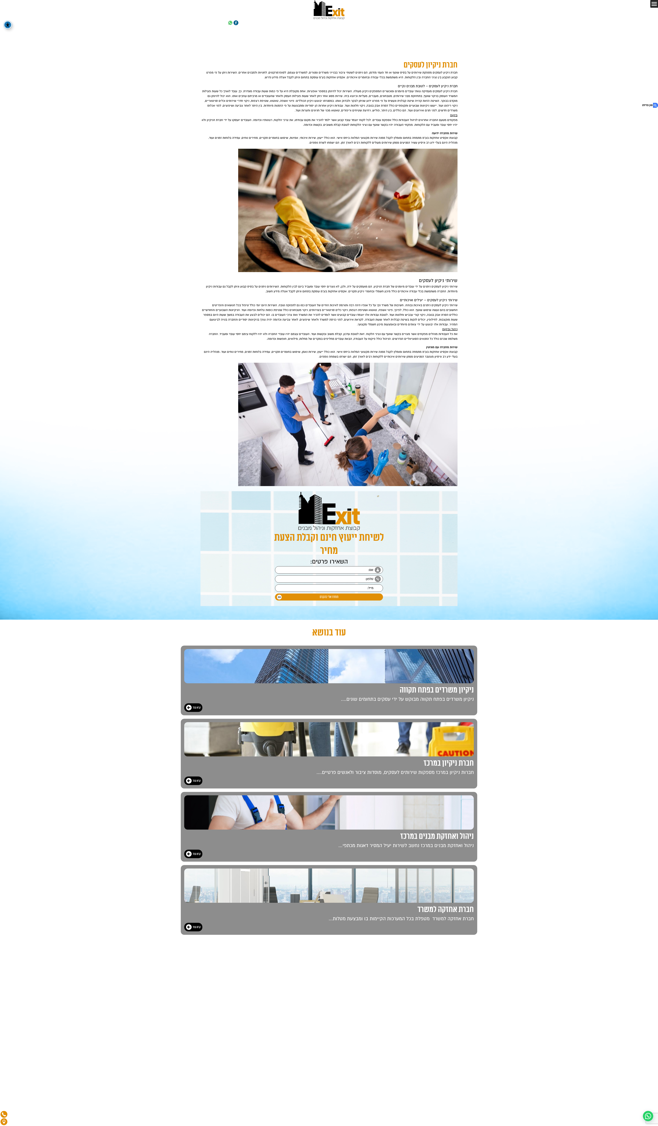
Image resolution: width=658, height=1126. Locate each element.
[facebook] (236, 23)
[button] (648, 1116)
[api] (230, 23)
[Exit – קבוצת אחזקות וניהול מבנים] (329, 10)
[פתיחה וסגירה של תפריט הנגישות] (8, 25)
